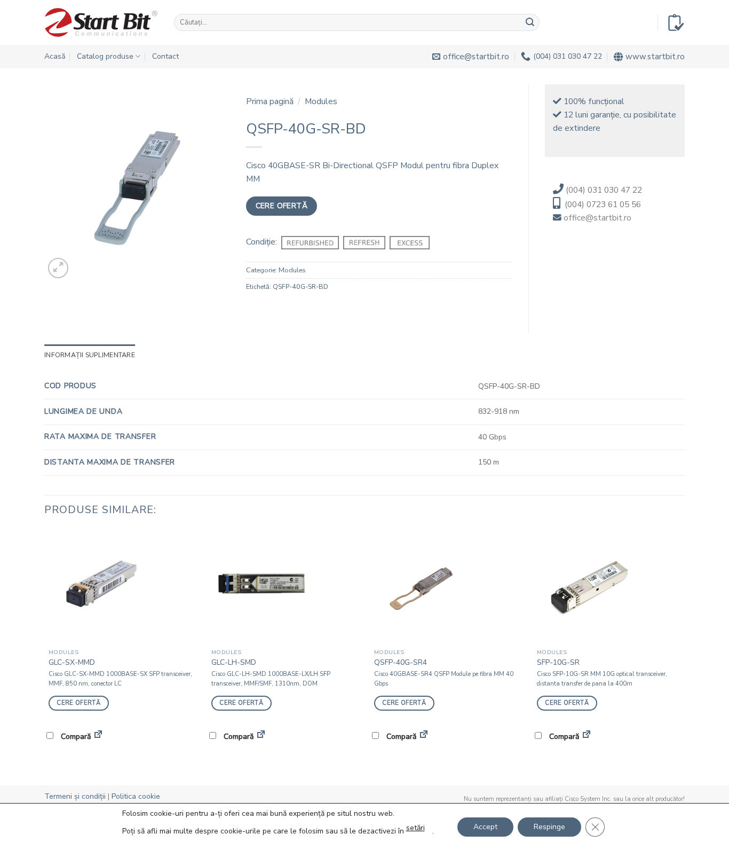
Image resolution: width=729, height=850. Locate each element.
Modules (321, 101)
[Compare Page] (98, 736)
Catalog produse (105, 56)
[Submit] (530, 22)
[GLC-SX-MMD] (120, 586)
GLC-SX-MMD (72, 662)
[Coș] (676, 22)
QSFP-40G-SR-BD (300, 286)
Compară (75, 736)
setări (415, 828)
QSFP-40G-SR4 (400, 662)
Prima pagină (270, 101)
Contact (165, 56)
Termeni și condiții (75, 796)
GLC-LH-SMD (233, 662)
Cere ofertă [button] (78, 703)
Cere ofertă (282, 206)
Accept (485, 827)
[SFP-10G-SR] (609, 586)
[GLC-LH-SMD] (283, 586)
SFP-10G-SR (558, 662)
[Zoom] (58, 268)
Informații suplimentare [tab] (89, 354)
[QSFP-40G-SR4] (446, 586)
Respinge (549, 827)
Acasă (54, 56)
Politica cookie (136, 796)
